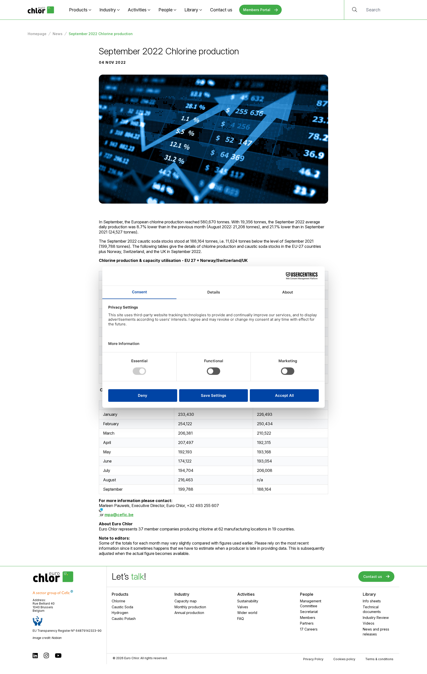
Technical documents (372, 609)
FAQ (240, 618)
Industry (107, 9)
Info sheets (372, 601)
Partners (307, 623)
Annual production (189, 613)
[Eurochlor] (41, 10)
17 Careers (309, 629)
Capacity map (185, 601)
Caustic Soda (122, 607)
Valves (242, 607)
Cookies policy (344, 659)
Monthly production (190, 607)
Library (191, 9)
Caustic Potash (124, 618)
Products (78, 9)
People (165, 9)
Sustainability (247, 601)
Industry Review (376, 617)
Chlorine (118, 601)
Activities (137, 9)
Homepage (37, 34)
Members (307, 617)
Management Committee (310, 603)
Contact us (221, 9)
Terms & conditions (379, 659)
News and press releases (376, 631)
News (58, 34)
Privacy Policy (313, 659)
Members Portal (256, 10)
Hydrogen (120, 613)
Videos (368, 623)
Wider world (247, 613)
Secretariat (309, 612)
